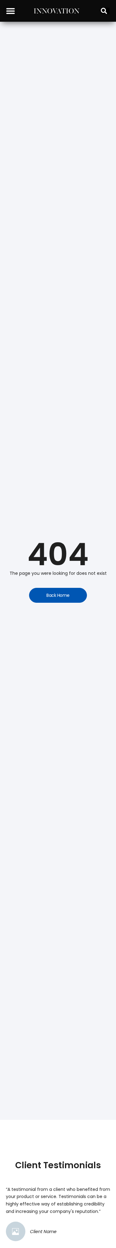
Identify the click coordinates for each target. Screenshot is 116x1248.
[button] (10, 11)
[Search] (105, 11)
